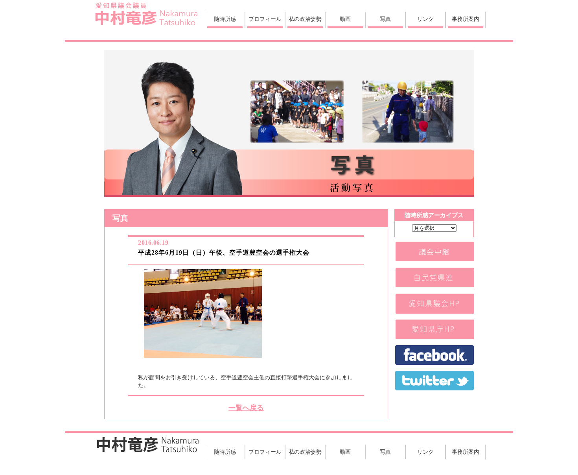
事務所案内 (465, 19)
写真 (385, 19)
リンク (425, 19)
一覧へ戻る (246, 408)
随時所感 (225, 19)
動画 (345, 19)
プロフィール (265, 19)
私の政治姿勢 (305, 19)
